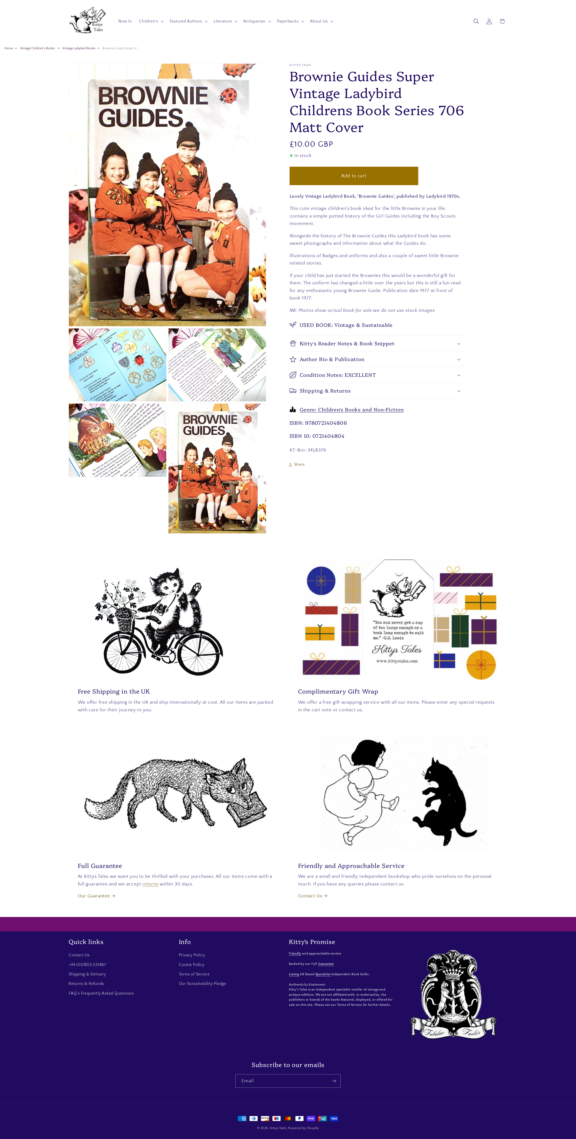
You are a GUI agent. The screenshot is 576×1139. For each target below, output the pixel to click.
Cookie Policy (192, 965)
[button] (151, 21)
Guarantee (326, 964)
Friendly (295, 953)
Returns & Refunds (86, 984)
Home (8, 48)
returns (150, 884)
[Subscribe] (334, 1081)
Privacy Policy (192, 955)
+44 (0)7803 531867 (87, 965)
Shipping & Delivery (87, 974)
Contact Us (310, 896)
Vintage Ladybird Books (78, 48)
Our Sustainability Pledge (203, 984)
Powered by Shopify (303, 1128)
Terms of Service (194, 974)
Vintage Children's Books (38, 48)
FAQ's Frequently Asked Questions (101, 993)
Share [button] (299, 464)
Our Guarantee (94, 896)
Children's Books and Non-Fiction (352, 409)
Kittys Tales (278, 1128)
